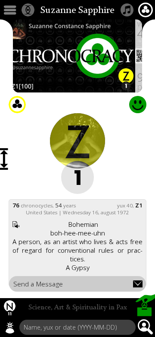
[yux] (10, 327)
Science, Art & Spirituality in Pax (77, 307)
